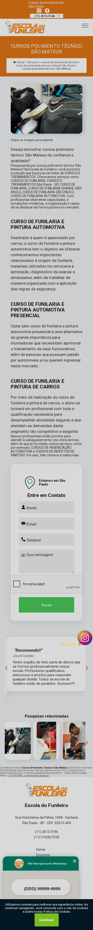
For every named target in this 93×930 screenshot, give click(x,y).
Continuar (46, 920)
